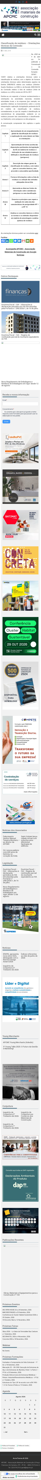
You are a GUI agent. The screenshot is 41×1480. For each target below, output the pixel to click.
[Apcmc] (3, 34)
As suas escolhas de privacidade (21, 1474)
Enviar (6, 421)
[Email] (27, 241)
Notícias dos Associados (15, 830)
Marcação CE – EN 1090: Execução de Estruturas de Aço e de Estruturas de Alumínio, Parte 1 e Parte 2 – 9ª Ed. (20, 1369)
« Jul (5, 1432)
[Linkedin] (7, 241)
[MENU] (38, 34)
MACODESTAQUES (9, 1312)
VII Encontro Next (9, 1320)
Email (5, 400)
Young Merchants (11, 1036)
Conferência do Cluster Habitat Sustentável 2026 (19, 1315)
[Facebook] (3, 241)
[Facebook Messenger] (15, 241)
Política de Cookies (23, 1445)
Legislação (8, 863)
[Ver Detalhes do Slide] (20, 24)
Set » (26, 1432)
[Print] (32, 241)
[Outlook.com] (19, 241)
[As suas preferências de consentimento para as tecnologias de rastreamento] (26, 1476)
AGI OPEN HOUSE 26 (10, 1310)
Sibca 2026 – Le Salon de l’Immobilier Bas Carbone (20, 1331)
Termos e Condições (8, 1448)
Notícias (7, 948)
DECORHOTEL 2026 (9, 1337)
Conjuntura (8, 1106)
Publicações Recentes (13, 1240)
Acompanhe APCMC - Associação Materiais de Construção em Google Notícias (20, 252)
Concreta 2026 (8, 1339)
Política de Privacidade (8, 1445)
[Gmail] (23, 241)
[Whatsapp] (11, 241)
